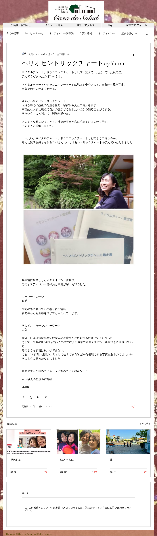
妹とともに (67, 460)
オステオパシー (106, 33)
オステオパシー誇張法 (61, 33)
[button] (146, 33)
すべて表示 (145, 423)
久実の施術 (86, 33)
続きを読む (127, 33)
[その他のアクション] (133, 54)
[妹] (128, 442)
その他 (25, 386)
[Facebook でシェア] (23, 397)
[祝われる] (29, 442)
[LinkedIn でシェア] (38, 397)
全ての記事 (12, 33)
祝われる (15, 460)
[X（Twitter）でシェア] (30, 397)
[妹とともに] (78, 442)
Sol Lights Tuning (34, 33)
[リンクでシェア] (45, 397)
